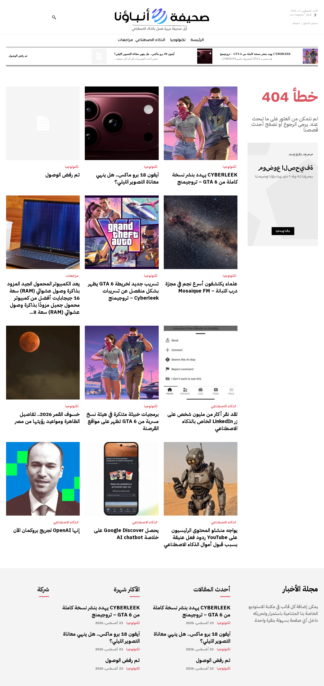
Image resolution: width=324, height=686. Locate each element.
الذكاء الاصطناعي (223, 406)
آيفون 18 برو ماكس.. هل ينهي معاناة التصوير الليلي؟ (144, 54)
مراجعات (72, 276)
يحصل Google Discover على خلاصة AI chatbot (126, 533)
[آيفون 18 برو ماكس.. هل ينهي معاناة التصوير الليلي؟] (204, 56)
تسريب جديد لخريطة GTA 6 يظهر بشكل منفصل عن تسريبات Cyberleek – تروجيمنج (123, 291)
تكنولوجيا (229, 167)
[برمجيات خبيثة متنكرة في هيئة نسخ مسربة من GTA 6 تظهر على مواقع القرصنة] (121, 362)
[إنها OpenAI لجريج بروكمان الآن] (43, 479)
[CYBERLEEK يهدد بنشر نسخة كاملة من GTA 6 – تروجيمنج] (310, 56)
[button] (53, 17)
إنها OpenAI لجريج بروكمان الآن (46, 530)
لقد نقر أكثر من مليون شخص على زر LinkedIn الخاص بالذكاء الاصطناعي (202, 421)
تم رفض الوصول (18, 55)
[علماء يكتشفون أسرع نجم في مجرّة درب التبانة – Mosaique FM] (200, 232)
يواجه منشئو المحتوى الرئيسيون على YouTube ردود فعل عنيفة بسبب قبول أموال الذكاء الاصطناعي (200, 537)
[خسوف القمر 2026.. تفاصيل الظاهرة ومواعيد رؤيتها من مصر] (43, 362)
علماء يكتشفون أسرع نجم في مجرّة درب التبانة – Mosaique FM (201, 287)
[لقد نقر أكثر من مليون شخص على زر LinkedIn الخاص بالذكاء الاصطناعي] (200, 362)
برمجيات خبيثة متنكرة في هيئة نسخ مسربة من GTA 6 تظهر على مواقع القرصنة (122, 421)
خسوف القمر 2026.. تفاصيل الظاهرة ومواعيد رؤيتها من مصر (47, 417)
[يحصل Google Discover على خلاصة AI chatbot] (121, 479)
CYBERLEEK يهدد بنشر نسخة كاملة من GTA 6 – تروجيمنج (255, 54)
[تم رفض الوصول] (99, 56)
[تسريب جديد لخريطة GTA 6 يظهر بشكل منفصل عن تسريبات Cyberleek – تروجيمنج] (121, 232)
